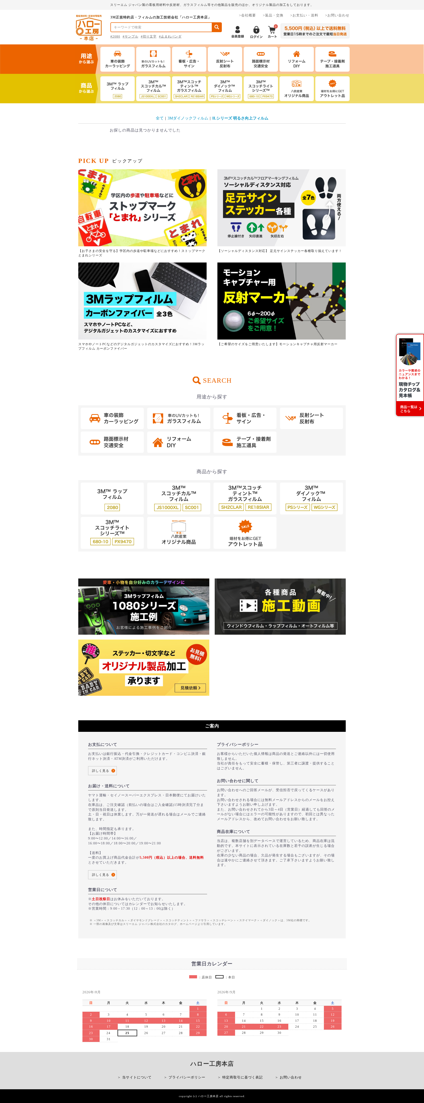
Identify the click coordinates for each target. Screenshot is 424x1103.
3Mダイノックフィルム (188, 118)
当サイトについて (137, 1077)
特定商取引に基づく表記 (242, 1077)
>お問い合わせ (337, 15)
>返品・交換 (273, 15)
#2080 (115, 36)
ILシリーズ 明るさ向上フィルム (240, 118)
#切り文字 (149, 36)
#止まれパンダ (170, 36)
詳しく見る (100, 771)
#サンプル (130, 36)
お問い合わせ (291, 1077)
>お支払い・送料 (304, 15)
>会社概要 (247, 15)
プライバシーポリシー (187, 1077)
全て (160, 118)
